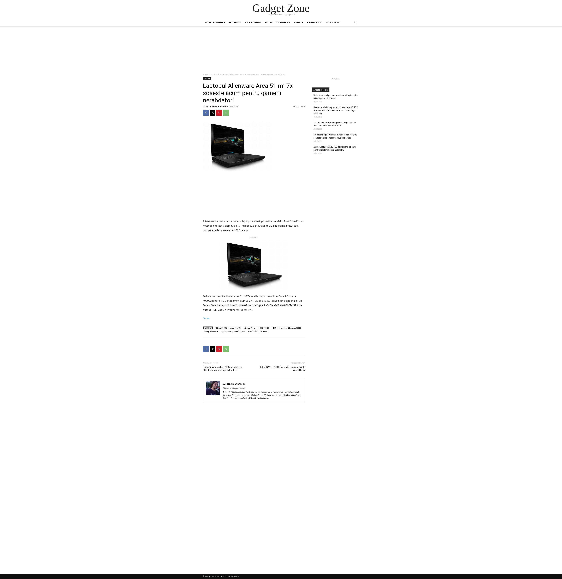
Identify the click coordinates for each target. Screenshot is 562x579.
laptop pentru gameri (229, 331)
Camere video (314, 22)
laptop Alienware (211, 331)
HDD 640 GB (264, 328)
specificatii (252, 331)
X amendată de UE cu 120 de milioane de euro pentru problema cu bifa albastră (334, 148)
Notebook (235, 22)
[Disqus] (254, 448)
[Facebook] (206, 113)
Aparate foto (253, 22)
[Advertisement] (281, 51)
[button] (355, 22)
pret (243, 331)
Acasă (205, 74)
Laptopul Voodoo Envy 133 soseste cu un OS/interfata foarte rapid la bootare (223, 368)
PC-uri (268, 22)
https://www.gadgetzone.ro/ (234, 388)
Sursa (206, 318)
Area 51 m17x (235, 328)
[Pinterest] (219, 113)
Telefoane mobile (215, 22)
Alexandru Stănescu (219, 106)
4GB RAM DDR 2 (221, 328)
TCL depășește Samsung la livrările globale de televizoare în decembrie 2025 (334, 124)
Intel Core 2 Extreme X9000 (290, 328)
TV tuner (263, 331)
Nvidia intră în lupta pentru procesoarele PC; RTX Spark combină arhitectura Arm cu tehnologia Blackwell (335, 110)
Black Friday (333, 22)
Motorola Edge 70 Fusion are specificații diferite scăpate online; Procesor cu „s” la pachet (335, 136)
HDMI (274, 328)
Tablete (298, 22)
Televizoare (283, 22)
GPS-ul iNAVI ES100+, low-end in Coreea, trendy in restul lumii (282, 368)
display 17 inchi (250, 328)
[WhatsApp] (226, 113)
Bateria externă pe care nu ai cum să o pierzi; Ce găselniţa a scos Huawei (335, 96)
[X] (212, 113)
